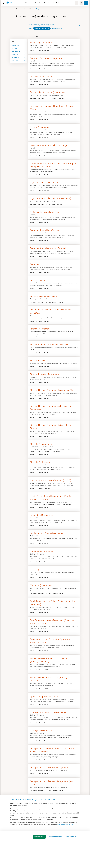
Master (31, 9)
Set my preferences (71, 836)
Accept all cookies (39, 836)
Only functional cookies (55, 836)
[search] (79, 25)
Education (23, 9)
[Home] (17, 9)
